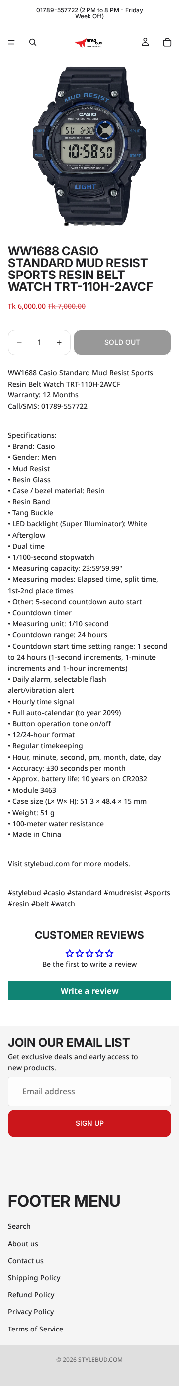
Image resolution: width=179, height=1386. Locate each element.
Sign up (90, 1123)
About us (23, 1243)
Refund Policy (31, 1294)
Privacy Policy (31, 1311)
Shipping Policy (34, 1277)
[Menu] (11, 42)
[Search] (33, 42)
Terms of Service (35, 1328)
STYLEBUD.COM (100, 1359)
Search (19, 1226)
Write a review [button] (90, 990)
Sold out (122, 342)
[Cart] (167, 42)
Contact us (26, 1260)
